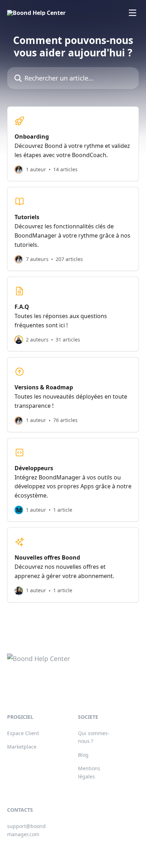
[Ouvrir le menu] (132, 13)
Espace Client (23, 733)
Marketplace (21, 746)
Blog (83, 754)
